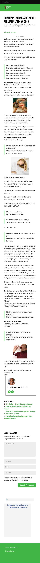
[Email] (9, 391)
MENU (7, 2)
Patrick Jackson (10, 25)
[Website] (12, 391)
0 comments (22, 26)
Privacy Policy (9, 551)
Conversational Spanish (11, 26)
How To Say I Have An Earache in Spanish (19, 404)
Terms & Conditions (11, 548)
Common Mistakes (29, 25)
